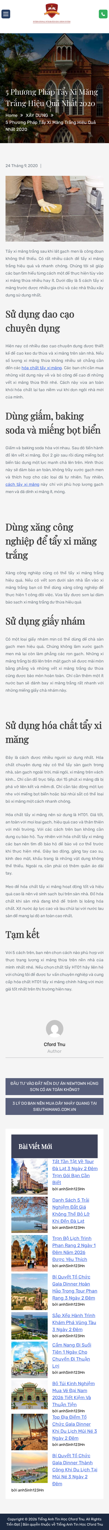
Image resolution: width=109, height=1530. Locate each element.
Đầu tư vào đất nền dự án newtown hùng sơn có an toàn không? (54, 1086)
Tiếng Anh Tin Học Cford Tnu (61, 1519)
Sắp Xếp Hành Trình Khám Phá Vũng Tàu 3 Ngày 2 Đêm (74, 1322)
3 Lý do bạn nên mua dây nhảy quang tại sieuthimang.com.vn (54, 1106)
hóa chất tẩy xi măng (42, 367)
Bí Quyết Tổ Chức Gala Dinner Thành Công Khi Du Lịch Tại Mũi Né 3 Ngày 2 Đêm (74, 1469)
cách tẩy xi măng (22, 484)
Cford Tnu (54, 1044)
